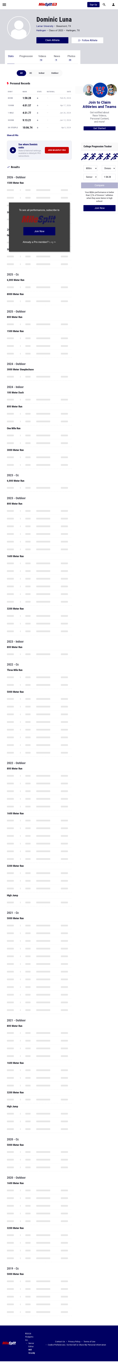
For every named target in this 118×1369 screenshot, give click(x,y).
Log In (52, 242)
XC (31, 73)
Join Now (99, 208)
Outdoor (54, 73)
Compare (99, 185)
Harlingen (41, 30)
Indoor (42, 73)
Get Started (99, 128)
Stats (11, 56)
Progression (26, 56)
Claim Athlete (52, 40)
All (21, 73)
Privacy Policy (74, 1342)
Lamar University (44, 26)
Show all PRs (12, 135)
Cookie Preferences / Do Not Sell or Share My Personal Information (77, 1345)
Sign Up (93, 4)
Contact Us (60, 1342)
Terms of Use (89, 1342)
